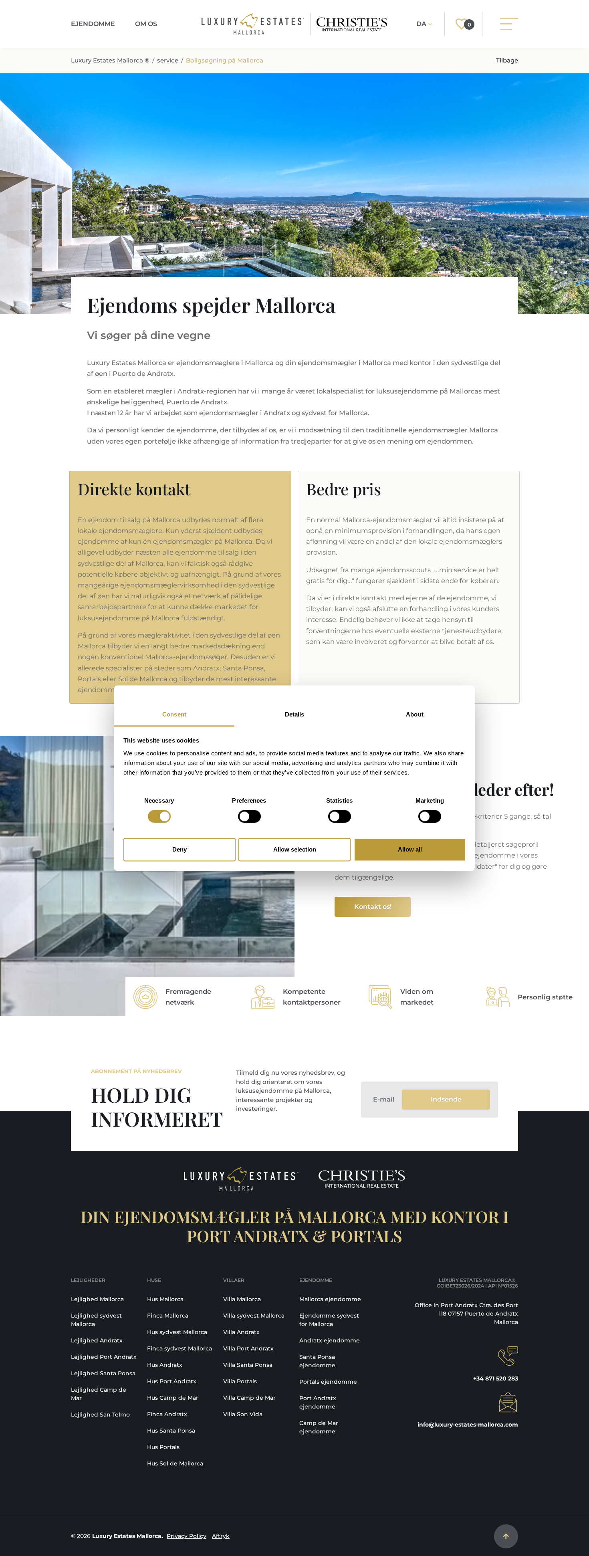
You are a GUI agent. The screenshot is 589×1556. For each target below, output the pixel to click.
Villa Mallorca (242, 1299)
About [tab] (415, 714)
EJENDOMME (93, 24)
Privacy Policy (186, 1536)
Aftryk (221, 1536)
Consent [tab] (174, 714)
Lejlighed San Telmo (100, 1414)
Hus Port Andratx (171, 1381)
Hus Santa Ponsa (171, 1430)
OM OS (146, 24)
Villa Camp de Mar (249, 1397)
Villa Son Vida (242, 1414)
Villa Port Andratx (248, 1348)
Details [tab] (295, 714)
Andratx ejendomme (329, 1340)
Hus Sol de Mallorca (175, 1463)
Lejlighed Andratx (97, 1340)
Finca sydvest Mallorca (179, 1348)
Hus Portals (163, 1447)
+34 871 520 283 (495, 1378)
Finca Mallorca (167, 1315)
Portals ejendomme (328, 1381)
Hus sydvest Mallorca (177, 1332)
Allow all (410, 849)
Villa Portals (240, 1381)
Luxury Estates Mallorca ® (110, 60)
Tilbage (507, 60)
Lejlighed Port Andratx (104, 1356)
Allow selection (294, 849)
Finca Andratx (167, 1414)
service (167, 60)
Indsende (446, 1099)
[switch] (249, 816)
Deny (179, 849)
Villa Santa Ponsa (247, 1364)
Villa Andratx (241, 1332)
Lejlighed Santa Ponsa (103, 1373)
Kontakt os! (372, 906)
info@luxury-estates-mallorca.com (468, 1424)
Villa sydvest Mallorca (253, 1315)
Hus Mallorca (165, 1299)
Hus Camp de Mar (172, 1397)
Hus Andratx (164, 1364)
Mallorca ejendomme (330, 1299)
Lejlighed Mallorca (97, 1299)
